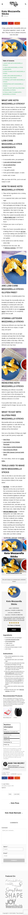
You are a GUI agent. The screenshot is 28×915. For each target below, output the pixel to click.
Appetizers (4, 787)
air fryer (23, 231)
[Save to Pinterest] (11, 23)
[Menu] (2, 4)
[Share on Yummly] (17, 23)
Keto (10, 794)
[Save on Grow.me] (22, 23)
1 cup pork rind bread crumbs (12, 162)
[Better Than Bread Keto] (14, 4)
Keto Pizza (6, 439)
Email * (5, 853)
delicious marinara (10, 248)
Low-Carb (16, 794)
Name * (5, 846)
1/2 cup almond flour (9, 165)
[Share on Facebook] (4, 23)
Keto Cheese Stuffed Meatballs (12, 447)
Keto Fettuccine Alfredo (10, 449)
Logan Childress (6, 784)
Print (14, 630)
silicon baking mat (9, 217)
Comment (5, 827)
